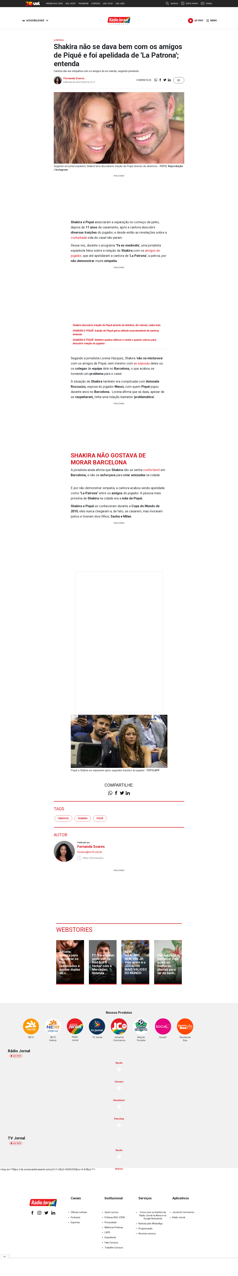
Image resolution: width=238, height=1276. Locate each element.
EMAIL (209, 3)
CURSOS (95, 3)
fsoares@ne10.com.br (89, 852)
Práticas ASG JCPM (115, 1217)
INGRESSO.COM (54, 3)
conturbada (79, 238)
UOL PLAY (108, 3)
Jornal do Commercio (183, 1212)
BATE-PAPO (192, 3)
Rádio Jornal (178, 1217)
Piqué (99, 818)
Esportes (75, 1222)
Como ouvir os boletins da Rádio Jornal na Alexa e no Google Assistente (152, 1215)
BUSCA (174, 3)
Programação (145, 1228)
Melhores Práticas (114, 1227)
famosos (63, 818)
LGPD (107, 1232)
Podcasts (75, 1217)
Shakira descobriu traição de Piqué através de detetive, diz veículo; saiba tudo (117, 325)
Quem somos (111, 1212)
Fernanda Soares (74, 78)
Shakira (82, 818)
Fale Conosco (111, 1242)
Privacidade (111, 1222)
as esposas (142, 363)
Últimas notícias (79, 1212)
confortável (152, 470)
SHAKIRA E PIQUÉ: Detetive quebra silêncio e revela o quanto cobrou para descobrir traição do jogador (114, 341)
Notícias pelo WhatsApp (150, 1223)
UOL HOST (70, 3)
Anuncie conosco (147, 1233)
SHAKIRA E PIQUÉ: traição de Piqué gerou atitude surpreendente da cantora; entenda (116, 332)
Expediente (110, 1237)
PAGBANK (84, 3)
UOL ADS (120, 3)
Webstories (74, 929)
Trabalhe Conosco (114, 1247)
